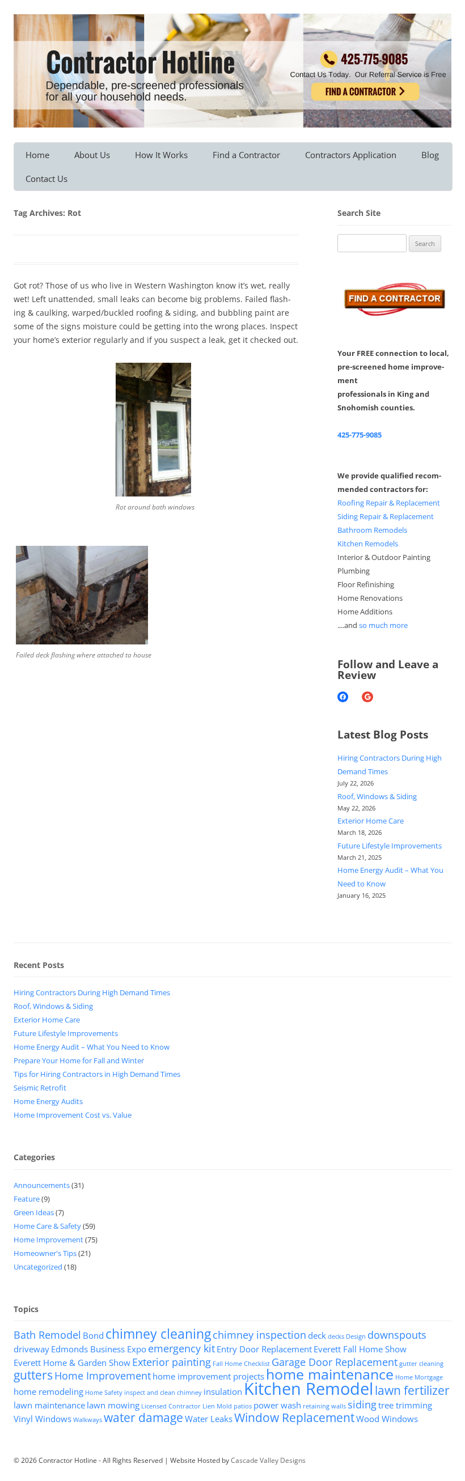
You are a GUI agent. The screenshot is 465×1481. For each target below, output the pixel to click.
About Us (92, 154)
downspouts (396, 1335)
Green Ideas (34, 1212)
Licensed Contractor (171, 1406)
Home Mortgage (419, 1377)
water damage (143, 1417)
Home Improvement (48, 1239)
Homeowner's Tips (45, 1253)
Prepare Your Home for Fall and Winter (79, 1060)
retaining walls (324, 1406)
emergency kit (181, 1348)
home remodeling (48, 1391)
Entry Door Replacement (264, 1349)
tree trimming (405, 1405)
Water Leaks (208, 1418)
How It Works (161, 154)
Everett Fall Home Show (360, 1349)
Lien (208, 1406)
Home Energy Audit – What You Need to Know (92, 1047)
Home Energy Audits (48, 1101)
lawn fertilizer (412, 1390)
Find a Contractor (246, 154)
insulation (223, 1391)
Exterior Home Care (370, 821)
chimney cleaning (158, 1334)
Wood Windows (387, 1418)
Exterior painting (171, 1362)
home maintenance (330, 1374)
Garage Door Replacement (335, 1362)
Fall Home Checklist (241, 1364)
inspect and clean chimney (163, 1393)
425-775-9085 (359, 435)
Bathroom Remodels (372, 530)
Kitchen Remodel (308, 1388)
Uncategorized (38, 1267)
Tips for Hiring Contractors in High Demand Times (97, 1074)
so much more (383, 625)
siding (362, 1404)
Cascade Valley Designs (268, 1460)
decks (336, 1336)
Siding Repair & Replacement (385, 516)
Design (356, 1336)
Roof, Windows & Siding (377, 796)
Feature (27, 1199)
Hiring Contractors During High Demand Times (92, 992)
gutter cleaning (421, 1364)
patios (243, 1406)
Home (37, 154)
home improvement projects (208, 1376)
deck (317, 1335)
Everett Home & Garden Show (72, 1362)
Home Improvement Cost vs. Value (73, 1115)
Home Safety (103, 1393)
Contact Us (46, 178)
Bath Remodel (47, 1335)
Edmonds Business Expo (98, 1349)
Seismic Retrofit (40, 1088)
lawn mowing (113, 1405)
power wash (277, 1405)
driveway (31, 1349)
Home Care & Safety (47, 1226)
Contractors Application (350, 154)
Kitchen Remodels (367, 543)
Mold (224, 1406)
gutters (33, 1375)
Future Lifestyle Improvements (389, 846)
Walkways (87, 1420)
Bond (93, 1335)
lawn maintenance (49, 1405)
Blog (430, 154)
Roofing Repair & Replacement (388, 503)
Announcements (42, 1185)
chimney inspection (259, 1335)
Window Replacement (294, 1417)
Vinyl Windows (42, 1418)
